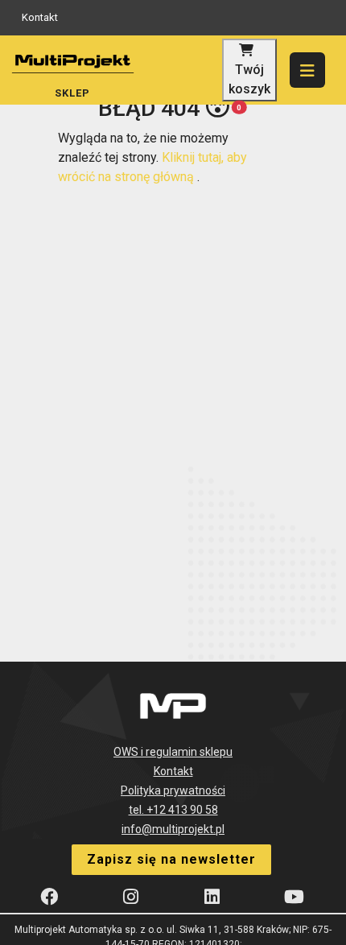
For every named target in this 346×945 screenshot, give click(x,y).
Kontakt (40, 17)
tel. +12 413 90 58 (173, 809)
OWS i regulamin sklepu (173, 751)
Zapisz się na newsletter (171, 859)
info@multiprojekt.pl (173, 829)
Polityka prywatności (173, 790)
